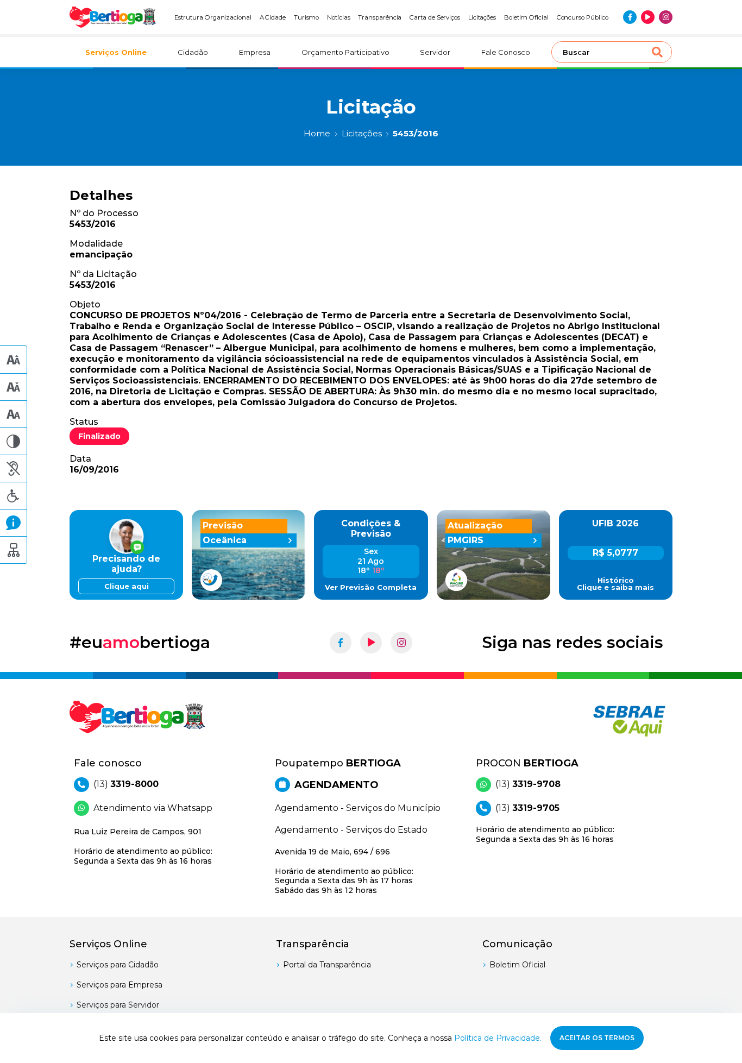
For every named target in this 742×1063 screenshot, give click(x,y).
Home (317, 133)
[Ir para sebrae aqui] (603, 721)
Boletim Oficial (526, 17)
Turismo (306, 17)
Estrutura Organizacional (212, 17)
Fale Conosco (505, 52)
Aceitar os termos (596, 1038)
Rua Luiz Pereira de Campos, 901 (143, 846)
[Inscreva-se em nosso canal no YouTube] (648, 17)
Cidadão (193, 52)
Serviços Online (116, 52)
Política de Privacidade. (498, 1038)
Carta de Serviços (435, 17)
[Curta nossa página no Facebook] (630, 17)
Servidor (435, 52)
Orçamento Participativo (345, 52)
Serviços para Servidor (118, 1005)
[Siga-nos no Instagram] (665, 17)
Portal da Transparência (327, 965)
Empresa (255, 52)
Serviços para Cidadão (118, 965)
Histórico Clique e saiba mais (615, 584)
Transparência (379, 17)
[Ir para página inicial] (113, 17)
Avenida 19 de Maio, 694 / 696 (344, 871)
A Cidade (273, 17)
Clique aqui (126, 586)
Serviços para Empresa (119, 985)
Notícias (338, 17)
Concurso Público (582, 17)
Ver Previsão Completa (371, 587)
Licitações (482, 17)
